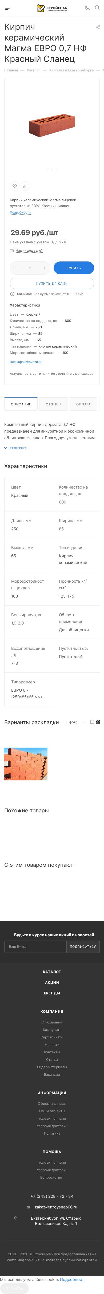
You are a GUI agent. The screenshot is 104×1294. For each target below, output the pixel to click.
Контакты (52, 1052)
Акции (52, 982)
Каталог (52, 972)
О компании (52, 1022)
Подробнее (71, 1279)
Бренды (52, 993)
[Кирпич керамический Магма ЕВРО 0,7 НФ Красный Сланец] (25, 764)
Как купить (52, 1029)
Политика (52, 1133)
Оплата (83, 404)
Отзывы (53, 404)
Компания (52, 1011)
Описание (21, 404)
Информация (52, 1093)
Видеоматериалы (52, 1067)
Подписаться (83, 947)
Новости (52, 1044)
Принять (14, 1289)
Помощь (52, 1152)
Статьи (52, 1059)
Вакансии (52, 1074)
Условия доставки (52, 1126)
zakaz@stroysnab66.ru (56, 1207)
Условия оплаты (52, 1118)
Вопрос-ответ (52, 1177)
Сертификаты (52, 1037)
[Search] (97, 8)
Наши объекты (52, 1111)
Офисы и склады (52, 1103)
